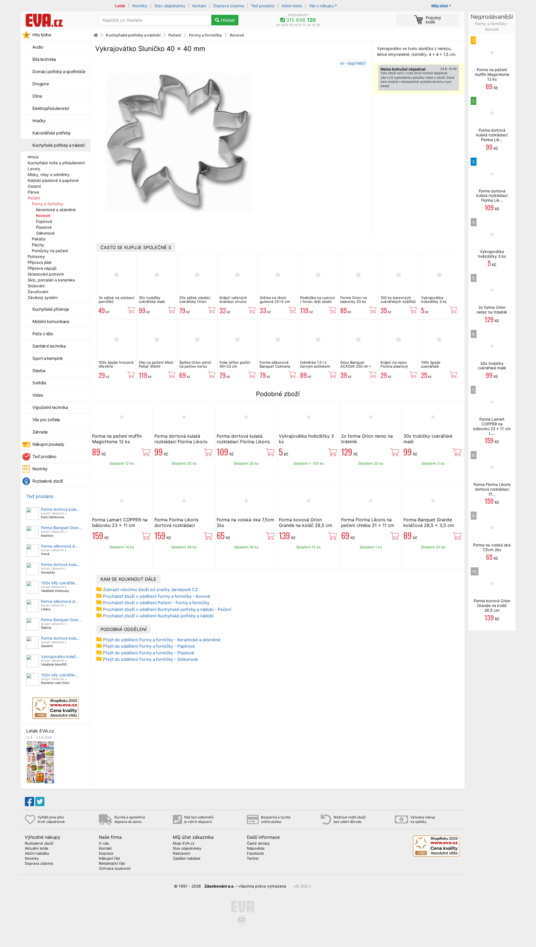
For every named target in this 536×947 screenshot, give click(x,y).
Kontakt (199, 5)
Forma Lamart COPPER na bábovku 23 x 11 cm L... (492, 426)
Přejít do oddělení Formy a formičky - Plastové (148, 653)
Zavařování (38, 291)
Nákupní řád (109, 859)
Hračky (38, 120)
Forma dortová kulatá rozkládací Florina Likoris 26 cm (243, 441)
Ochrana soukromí (114, 869)
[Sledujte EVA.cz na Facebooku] (29, 801)
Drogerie (40, 83)
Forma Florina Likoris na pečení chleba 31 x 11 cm (367, 522)
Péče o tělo (42, 333)
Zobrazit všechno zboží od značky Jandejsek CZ (150, 589)
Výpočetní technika (50, 407)
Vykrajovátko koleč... (60, 656)
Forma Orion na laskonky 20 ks (353, 299)
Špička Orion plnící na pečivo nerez (195, 364)
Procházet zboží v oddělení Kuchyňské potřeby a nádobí (158, 615)
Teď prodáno (262, 5)
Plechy (38, 244)
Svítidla (39, 382)
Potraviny (36, 256)
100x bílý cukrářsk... (59, 582)
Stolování (36, 285)
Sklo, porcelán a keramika (51, 280)
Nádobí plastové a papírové (53, 180)
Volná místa (291, 5)
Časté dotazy (258, 843)
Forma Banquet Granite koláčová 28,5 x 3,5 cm (428, 522)
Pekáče (39, 239)
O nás (104, 843)
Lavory (34, 168)
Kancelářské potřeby (51, 133)
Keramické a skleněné (56, 209)
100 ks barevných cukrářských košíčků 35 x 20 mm (398, 301)
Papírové (44, 221)
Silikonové (45, 233)
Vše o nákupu (321, 5)
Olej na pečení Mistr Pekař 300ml (156, 364)
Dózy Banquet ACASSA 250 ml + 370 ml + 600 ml (355, 366)
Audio (37, 47)
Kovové (43, 215)
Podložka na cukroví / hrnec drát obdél (317, 299)
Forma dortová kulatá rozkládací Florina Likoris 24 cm (180, 441)
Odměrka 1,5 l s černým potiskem (315, 364)
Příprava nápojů (42, 268)
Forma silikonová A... (59, 546)
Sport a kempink (47, 358)
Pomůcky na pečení (50, 250)
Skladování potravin (46, 274)
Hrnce (33, 157)
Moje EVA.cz (184, 843)
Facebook (255, 854)
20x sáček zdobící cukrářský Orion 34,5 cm (194, 301)
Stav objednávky (169, 5)
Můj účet (439, 5)
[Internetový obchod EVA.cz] (57, 20)
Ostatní (34, 186)
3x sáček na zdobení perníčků (116, 299)
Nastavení (181, 854)
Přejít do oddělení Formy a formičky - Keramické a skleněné (162, 639)
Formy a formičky (47, 203)
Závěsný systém (43, 297)
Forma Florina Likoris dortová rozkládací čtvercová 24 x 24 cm (178, 525)
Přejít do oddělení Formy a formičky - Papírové (149, 646)
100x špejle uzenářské (431, 364)
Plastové (44, 227)
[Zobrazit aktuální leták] (40, 761)
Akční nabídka (37, 854)
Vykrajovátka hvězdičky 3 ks (434, 299)
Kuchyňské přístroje (50, 309)
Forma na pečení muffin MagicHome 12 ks (117, 438)
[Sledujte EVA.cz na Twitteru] (39, 801)
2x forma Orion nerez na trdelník (492, 309)
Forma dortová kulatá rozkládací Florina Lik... (492, 135)
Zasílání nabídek (186, 859)
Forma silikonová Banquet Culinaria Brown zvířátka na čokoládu (275, 368)
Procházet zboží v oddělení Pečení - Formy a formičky (156, 602)
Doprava (106, 854)
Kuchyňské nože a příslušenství (56, 162)
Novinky (139, 5)
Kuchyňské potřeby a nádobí (58, 145)
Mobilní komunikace (50, 321)
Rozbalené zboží (47, 481)
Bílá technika (44, 59)
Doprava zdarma (228, 5)
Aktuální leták (36, 848)
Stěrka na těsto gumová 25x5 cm (275, 299)
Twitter (253, 859)
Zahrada (39, 432)
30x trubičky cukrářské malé (152, 299)
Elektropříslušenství (50, 108)
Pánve (33, 192)
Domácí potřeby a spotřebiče (59, 71)
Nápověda (255, 848)
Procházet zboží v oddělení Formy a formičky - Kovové (156, 596)
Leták (120, 5)
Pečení (34, 198)
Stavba (38, 370)
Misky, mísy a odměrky (49, 174)
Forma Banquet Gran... (61, 527)
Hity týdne (41, 34)
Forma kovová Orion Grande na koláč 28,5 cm (305, 522)
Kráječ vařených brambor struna (233, 299)
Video (37, 395)
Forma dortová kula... (60, 509)
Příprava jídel (39, 262)
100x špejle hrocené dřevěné (116, 364)
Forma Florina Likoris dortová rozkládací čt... (492, 489)
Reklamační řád (112, 864)
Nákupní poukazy (48, 444)
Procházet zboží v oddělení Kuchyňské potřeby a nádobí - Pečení (167, 609)
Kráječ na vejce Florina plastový (394, 364)
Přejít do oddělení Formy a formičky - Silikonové (150, 659)
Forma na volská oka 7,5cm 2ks (492, 547)
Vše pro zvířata (46, 419)
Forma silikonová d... (59, 601)
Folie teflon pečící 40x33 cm (234, 364)
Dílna (37, 96)
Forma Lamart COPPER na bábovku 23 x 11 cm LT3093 (119, 525)
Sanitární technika (48, 346)
